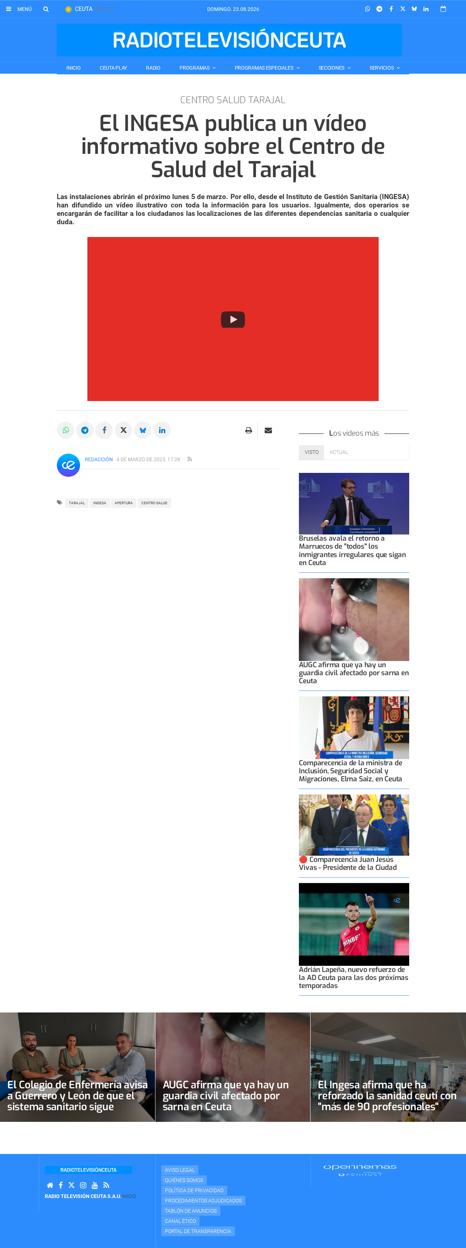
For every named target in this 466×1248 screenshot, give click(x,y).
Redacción (99, 459)
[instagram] (83, 1185)
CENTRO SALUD (154, 503)
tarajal (77, 503)
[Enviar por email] (268, 430)
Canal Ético (180, 1221)
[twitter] (71, 1185)
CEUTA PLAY (113, 68)
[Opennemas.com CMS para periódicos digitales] (360, 1170)
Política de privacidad (194, 1190)
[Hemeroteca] (443, 8)
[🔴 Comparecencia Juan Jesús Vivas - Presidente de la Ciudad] (354, 824)
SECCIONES (332, 68)
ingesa (99, 503)
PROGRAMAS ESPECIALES (265, 68)
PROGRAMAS (194, 68)
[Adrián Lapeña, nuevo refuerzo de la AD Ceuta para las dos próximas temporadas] (354, 924)
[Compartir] (368, 9)
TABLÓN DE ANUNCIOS (191, 1211)
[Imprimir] (248, 430)
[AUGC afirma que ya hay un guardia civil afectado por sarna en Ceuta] (354, 619)
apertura (124, 503)
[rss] (189, 459)
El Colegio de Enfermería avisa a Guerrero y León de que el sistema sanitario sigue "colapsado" (77, 1101)
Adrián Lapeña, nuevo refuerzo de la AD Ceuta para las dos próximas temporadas (353, 977)
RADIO (153, 68)
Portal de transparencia (198, 1231)
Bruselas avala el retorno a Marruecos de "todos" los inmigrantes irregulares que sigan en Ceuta (352, 550)
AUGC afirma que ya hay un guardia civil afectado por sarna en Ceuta (353, 672)
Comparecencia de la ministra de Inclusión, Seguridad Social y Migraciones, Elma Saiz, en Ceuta (350, 771)
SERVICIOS (382, 68)
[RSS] (106, 1185)
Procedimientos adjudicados (203, 1201)
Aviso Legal (180, 1170)
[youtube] (95, 1185)
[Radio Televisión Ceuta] (229, 40)
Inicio (73, 68)
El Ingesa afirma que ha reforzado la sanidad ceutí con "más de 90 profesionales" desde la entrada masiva (387, 1101)
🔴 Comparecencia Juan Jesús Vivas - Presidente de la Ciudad (347, 863)
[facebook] (61, 1185)
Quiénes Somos (184, 1180)
